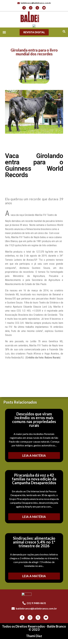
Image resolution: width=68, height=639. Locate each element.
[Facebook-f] (24, 8)
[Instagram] (30, 8)
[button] (64, 31)
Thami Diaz (34, 636)
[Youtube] (44, 8)
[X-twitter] (37, 8)
